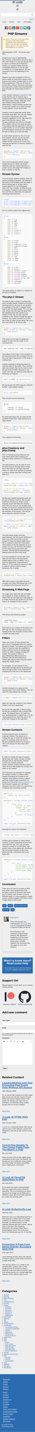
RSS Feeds (6, 1421)
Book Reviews (9, 1298)
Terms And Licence (9, 1409)
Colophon (6, 1416)
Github (5, 1382)
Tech (5, 1362)
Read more (6, 1111)
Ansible (6, 1295)
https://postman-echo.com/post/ (18, 782)
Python (6, 1352)
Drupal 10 (8, 1312)
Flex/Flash (7, 1317)
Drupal (6, 1305)
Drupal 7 (8, 1307)
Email (4, 1028)
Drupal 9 (8, 1310)
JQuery (7, 1330)
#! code (17, 2)
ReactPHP (23, 95)
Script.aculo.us (10, 1335)
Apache (6, 1296)
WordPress (7, 1367)
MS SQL (8, 1357)
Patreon (5, 1389)
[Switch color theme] (17, 9)
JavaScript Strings (11, 1327)
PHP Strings (9, 1347)
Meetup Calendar (9, 1419)
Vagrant (6, 1364)
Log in (31, 19)
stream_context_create (21, 905)
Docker (6, 1303)
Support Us (7, 1400)
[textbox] (17, 1054)
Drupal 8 (8, 1308)
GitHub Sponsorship (25, 1004)
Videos (5, 1407)
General (6, 1318)
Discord (5, 1387)
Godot (6, 1322)
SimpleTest (9, 1315)
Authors (5, 1395)
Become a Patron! (9, 1004)
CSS (5, 1300)
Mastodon (6, 1379)
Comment (5, 1038)
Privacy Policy (8, 1414)
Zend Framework (11, 1350)
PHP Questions (10, 1345)
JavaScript (7, 1325)
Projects (6, 1397)
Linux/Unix (7, 1337)
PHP (18, 22)
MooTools (8, 1332)
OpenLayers (9, 1334)
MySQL (7, 1359)
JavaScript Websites (12, 1329)
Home (4, 22)
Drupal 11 (8, 1313)
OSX (5, 1339)
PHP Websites (10, 1349)
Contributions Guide (10, 1412)
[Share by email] (10, 27)
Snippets (6, 1404)
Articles (11, 22)
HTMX (4, 1127)
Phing (7, 1342)
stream (10, 905)
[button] (28, 27)
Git (5, 1320)
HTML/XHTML (9, 1323)
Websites (7, 1366)
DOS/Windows (9, 1302)
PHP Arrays (9, 1344)
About (5, 1392)
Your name (6, 1020)
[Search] (32, 15)
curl (13, 909)
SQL (5, 1356)
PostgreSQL (9, 1361)
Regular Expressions (11, 1354)
